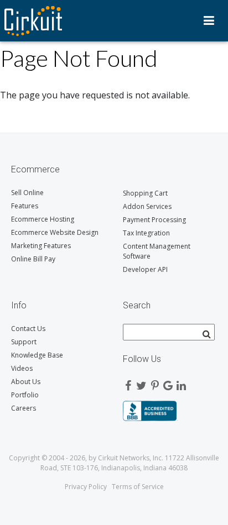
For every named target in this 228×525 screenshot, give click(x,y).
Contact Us (28, 328)
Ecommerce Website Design (55, 232)
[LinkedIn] (181, 383)
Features (24, 206)
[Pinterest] (154, 383)
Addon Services (147, 206)
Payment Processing (154, 219)
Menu (208, 20)
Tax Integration (146, 233)
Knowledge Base (37, 355)
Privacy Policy (86, 486)
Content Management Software (156, 251)
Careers (23, 408)
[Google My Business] (168, 383)
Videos (22, 368)
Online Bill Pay (33, 259)
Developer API (145, 269)
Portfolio (25, 395)
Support (24, 342)
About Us (25, 381)
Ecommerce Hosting (42, 219)
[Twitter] (141, 383)
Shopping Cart (145, 193)
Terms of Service (138, 486)
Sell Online (27, 192)
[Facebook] (128, 383)
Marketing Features (41, 245)
